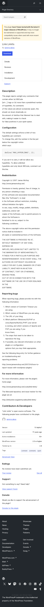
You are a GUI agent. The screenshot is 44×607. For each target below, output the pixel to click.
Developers (6, 547)
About (4, 521)
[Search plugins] (25, 17)
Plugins (26, 529)
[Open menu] (40, 3)
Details (7, 62)
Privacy (5, 533)
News (4, 525)
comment (24, 451)
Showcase (27, 521)
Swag (26, 551)
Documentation (8, 543)
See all (39, 473)
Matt (5, 562)
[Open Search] (34, 3)
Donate (27, 547)
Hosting (5, 529)
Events (26, 543)
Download (7, 53)
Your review (6, 473)
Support (7, 84)
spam (39, 451)
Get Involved (28, 540)
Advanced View (8, 457)
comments (32, 451)
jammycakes (10, 48)
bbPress (6, 565)
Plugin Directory (7, 10)
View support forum (10, 489)
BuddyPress (8, 569)
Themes (26, 525)
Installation (8, 73)
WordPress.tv (8, 551)
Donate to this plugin (10, 508)
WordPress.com (9, 558)
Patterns (26, 533)
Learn (4, 540)
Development (9, 78)
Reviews (7, 67)
